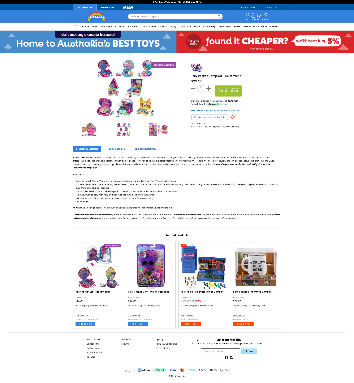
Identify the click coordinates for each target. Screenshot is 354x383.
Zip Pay (159, 339)
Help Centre (93, 339)
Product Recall (94, 352)
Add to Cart (85, 324)
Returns (125, 343)
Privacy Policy (163, 348)
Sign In (253, 19)
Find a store (92, 348)
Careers (90, 357)
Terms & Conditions (166, 343)
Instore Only (190, 324)
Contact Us (270, 7)
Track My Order (248, 7)
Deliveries (126, 339)
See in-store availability (212, 117)
